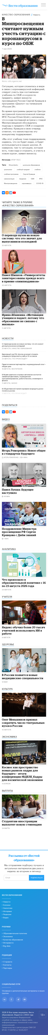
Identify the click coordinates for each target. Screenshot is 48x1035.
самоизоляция (9, 178)
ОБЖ (32, 178)
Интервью (7, 911)
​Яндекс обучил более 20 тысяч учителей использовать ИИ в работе (23, 630)
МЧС (41, 178)
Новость (36, 14)
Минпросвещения (10, 183)
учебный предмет (23, 169)
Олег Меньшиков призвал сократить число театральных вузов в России (23, 722)
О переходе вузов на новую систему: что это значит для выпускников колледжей (22, 238)
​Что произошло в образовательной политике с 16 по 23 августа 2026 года (24, 582)
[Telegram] (10, 192)
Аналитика (7, 907)
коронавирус (26, 183)
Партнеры (7, 967)
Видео (5, 917)
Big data (6, 945)
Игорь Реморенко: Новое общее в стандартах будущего (24, 452)
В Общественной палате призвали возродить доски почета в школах (22, 389)
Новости (6, 901)
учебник (38, 169)
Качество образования (16, 14)
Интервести (8, 942)
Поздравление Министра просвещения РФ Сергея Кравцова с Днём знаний (19, 532)
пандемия (22, 178)
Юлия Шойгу (13, 165)
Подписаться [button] (36, 878)
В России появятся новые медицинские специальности (22, 676)
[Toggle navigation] (43, 5)
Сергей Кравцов (29, 174)
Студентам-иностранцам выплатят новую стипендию (22, 823)
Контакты (7, 964)
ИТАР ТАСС (16, 159)
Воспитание (17, 368)
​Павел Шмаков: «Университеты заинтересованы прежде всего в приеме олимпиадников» (23, 278)
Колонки (6, 904)
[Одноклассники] (7, 192)
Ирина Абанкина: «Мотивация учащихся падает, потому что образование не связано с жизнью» (23, 319)
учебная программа (11, 174)
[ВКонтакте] (3, 192)
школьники (8, 169)
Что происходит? (19, 358)
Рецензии (7, 914)
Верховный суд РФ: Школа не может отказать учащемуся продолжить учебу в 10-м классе (20, 355)
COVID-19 (39, 183)
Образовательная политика (15, 933)
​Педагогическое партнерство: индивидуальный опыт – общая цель (24, 365)
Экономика (8, 936)
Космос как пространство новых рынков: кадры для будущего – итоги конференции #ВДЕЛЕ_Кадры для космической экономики (22, 773)
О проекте (7, 961)
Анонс (14, 383)
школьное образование (31, 165)
